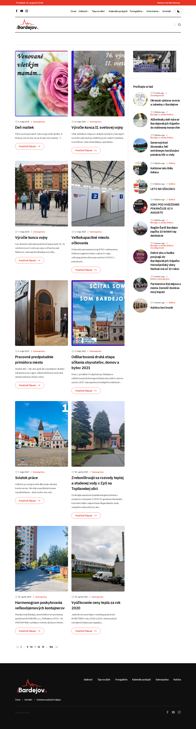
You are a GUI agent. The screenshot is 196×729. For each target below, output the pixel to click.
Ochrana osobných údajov (48, 699)
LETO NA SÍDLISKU (162, 189)
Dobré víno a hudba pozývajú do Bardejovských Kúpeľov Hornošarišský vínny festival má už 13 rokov (164, 261)
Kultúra (170, 114)
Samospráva (39, 121)
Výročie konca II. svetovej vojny (97, 127)
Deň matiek (24, 127)
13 (43, 646)
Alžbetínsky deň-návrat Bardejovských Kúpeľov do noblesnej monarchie (165, 123)
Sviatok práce (26, 477)
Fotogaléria (136, 11)
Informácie (152, 11)
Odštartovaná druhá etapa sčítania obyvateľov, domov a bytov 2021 (95, 362)
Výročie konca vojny (31, 237)
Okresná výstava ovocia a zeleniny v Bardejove (165, 102)
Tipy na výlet (98, 11)
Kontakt (167, 11)
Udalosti (83, 11)
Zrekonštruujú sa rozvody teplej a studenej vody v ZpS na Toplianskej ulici (97, 483)
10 (31, 646)
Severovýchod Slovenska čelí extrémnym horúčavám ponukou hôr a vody (164, 149)
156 (51, 646)
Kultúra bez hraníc (161, 307)
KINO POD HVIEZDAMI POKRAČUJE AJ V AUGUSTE (164, 208)
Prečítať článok (27, 146)
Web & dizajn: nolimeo (22, 713)
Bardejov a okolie (158, 114)
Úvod (73, 11)
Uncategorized (157, 95)
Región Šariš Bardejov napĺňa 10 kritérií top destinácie (164, 232)
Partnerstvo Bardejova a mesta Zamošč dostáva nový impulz (165, 288)
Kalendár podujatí (118, 11)
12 (39, 646)
